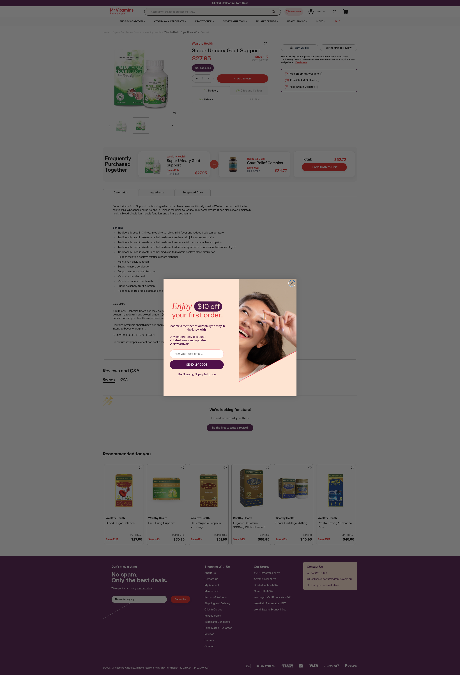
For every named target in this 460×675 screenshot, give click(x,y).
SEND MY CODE (196, 364)
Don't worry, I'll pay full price (197, 374)
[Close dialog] (292, 283)
